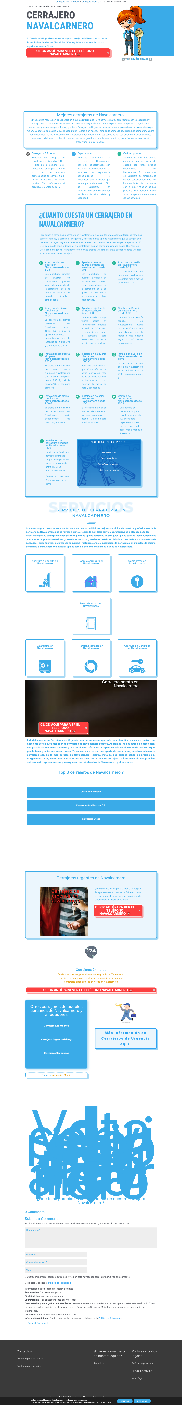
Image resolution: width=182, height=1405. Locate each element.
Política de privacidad (143, 1363)
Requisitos (98, 1363)
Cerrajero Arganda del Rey (56, 1039)
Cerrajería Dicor (91, 819)
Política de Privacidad (59, 1282)
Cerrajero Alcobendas (56, 1053)
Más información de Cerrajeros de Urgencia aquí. (125, 1038)
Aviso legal (137, 1378)
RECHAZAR (142, 1401)
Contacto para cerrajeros (30, 1358)
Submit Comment (37, 1323)
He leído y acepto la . (48, 1282)
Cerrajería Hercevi (91, 791)
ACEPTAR (125, 1401)
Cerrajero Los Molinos (56, 1025)
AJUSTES (107, 1402)
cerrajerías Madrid (61, 1075)
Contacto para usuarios (29, 1366)
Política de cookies (142, 1370)
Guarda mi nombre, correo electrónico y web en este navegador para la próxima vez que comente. (78, 1277)
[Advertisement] (91, 88)
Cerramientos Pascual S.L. (91, 805)
